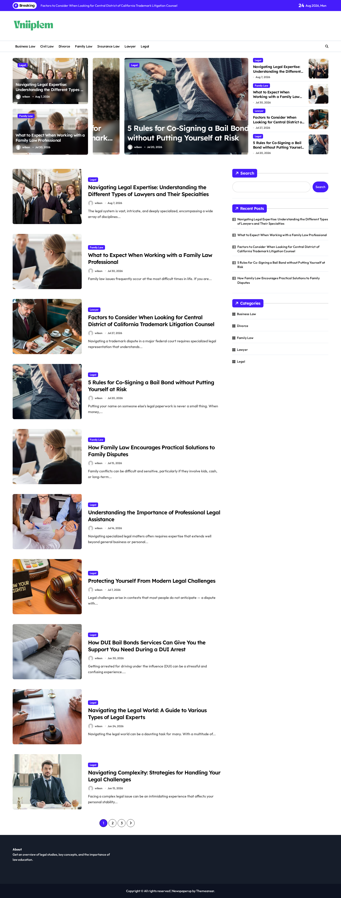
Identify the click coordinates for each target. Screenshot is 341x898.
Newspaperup (182, 891)
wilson (26, 96)
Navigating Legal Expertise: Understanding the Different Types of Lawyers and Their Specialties (50, 89)
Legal (145, 46)
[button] (244, 106)
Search (247, 173)
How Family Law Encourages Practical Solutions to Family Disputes (278, 280)
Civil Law (47, 46)
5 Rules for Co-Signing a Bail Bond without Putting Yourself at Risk (278, 147)
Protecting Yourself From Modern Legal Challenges (151, 580)
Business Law (25, 46)
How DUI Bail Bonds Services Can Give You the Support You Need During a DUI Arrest (146, 646)
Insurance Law (108, 46)
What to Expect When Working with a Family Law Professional (50, 138)
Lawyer (130, 46)
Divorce (64, 46)
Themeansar (205, 891)
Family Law (83, 46)
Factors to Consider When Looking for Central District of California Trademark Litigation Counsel (278, 124)
